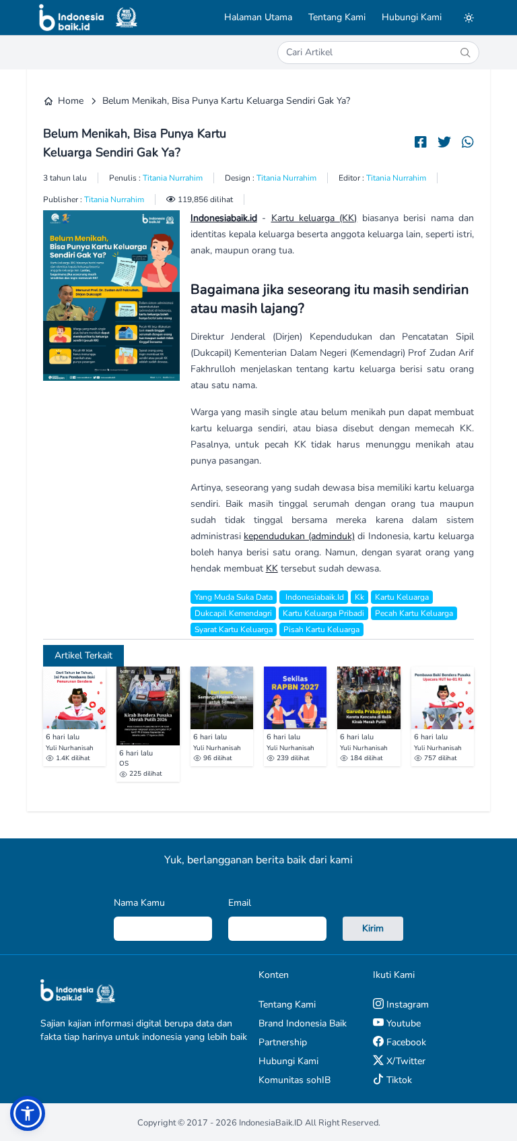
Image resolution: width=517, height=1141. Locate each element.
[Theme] (468, 17)
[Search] (465, 52)
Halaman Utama (258, 17)
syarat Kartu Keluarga (234, 629)
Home (70, 100)
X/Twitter (404, 1061)
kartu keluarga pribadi (323, 613)
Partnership (282, 1042)
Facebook (405, 1042)
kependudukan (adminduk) (299, 536)
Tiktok (398, 1080)
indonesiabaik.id (313, 597)
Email (239, 902)
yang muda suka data (234, 597)
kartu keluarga (402, 597)
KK (272, 568)
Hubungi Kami (412, 17)
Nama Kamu (139, 902)
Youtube (402, 1023)
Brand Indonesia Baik (302, 1023)
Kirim (373, 928)
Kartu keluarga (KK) (314, 218)
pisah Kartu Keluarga (321, 629)
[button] (27, 1113)
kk (359, 597)
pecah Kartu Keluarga (414, 613)
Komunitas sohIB (294, 1080)
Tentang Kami (337, 17)
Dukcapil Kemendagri (233, 613)
